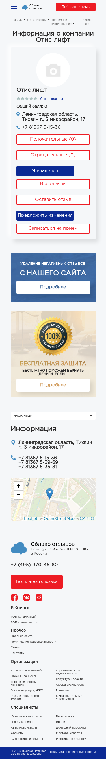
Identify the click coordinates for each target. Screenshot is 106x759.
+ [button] (18, 485)
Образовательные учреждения (69, 697)
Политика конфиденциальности (33, 642)
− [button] (18, 494)
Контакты (18, 653)
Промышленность (23, 676)
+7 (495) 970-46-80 (34, 565)
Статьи (15, 647)
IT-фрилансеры (22, 722)
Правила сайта (22, 636)
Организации (36, 20)
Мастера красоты (69, 733)
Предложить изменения (45, 215)
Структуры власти (69, 679)
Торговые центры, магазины (24, 683)
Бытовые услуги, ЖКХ (27, 690)
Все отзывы (53, 184)
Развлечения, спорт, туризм (25, 697)
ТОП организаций (23, 617)
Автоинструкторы (24, 728)
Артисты (17, 733)
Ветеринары (65, 716)
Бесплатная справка (36, 581)
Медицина (63, 690)
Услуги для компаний (26, 671)
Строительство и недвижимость (68, 672)
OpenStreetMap (59, 518)
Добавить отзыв (76, 6)
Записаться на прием (53, 228)
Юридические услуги (26, 716)
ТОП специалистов (24, 622)
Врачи (60, 722)
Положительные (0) (53, 139)
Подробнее (53, 287)
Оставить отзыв (53, 200)
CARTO (87, 518)
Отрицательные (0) (53, 155)
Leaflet (31, 518)
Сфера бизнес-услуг (71, 685)
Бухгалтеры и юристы (27, 739)
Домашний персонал (71, 728)
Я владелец (45, 171)
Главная (17, 20)
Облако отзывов (35, 7)
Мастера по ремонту (71, 739)
